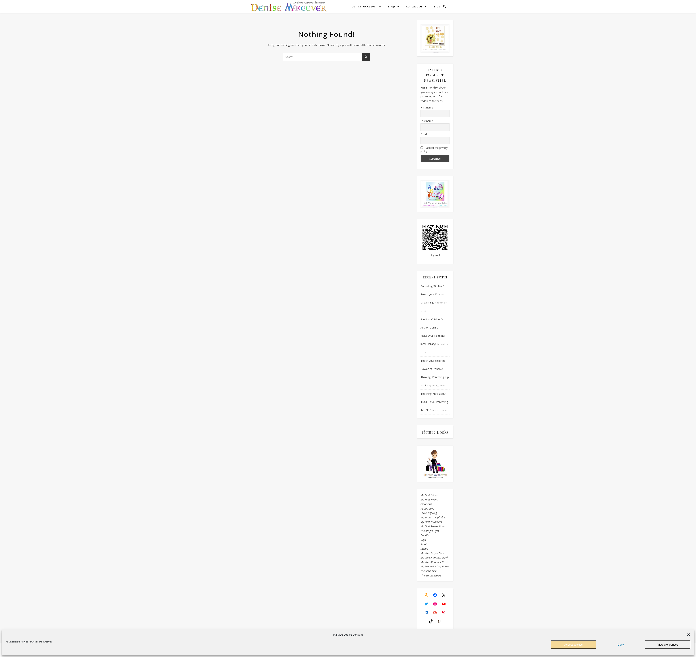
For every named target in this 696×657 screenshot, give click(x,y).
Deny (621, 644)
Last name (426, 121)
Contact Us (414, 6)
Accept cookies (573, 644)
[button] (688, 635)
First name (426, 107)
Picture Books (435, 432)
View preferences (667, 644)
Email (423, 134)
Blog (437, 6)
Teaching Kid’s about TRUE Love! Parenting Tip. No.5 (434, 402)
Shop (391, 6)
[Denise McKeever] (289, 6)
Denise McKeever (364, 6)
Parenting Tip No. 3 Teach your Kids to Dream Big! (432, 294)
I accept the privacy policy (434, 149)
